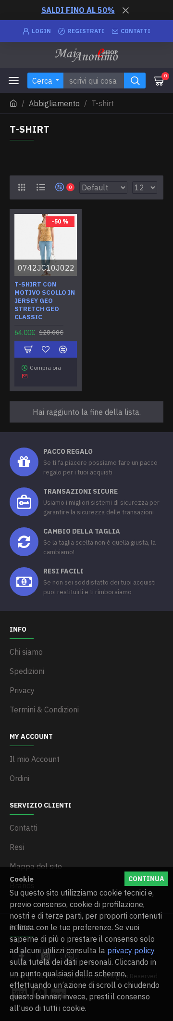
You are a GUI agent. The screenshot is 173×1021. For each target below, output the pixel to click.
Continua (146, 878)
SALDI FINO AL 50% (78, 10)
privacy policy (131, 950)
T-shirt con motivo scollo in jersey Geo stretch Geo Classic (44, 301)
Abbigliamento (54, 103)
